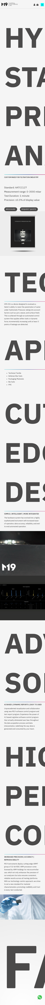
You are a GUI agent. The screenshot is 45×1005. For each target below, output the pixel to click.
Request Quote (29, 209)
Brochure (10, 209)
